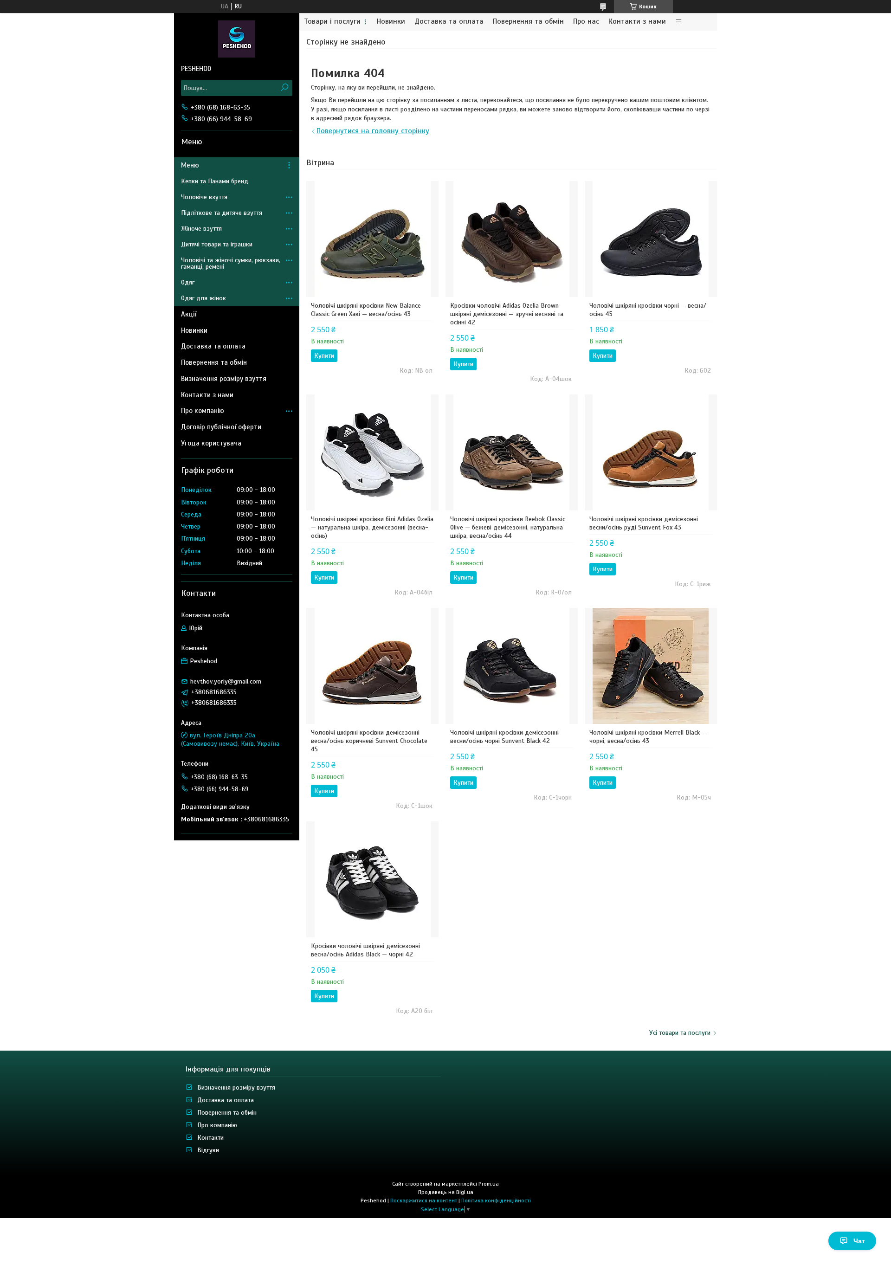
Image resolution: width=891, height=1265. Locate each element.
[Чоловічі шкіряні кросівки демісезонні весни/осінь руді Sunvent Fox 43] (651, 452)
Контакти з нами (637, 22)
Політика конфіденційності (496, 1200)
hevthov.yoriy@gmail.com (225, 681)
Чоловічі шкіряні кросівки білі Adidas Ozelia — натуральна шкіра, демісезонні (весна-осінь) (372, 527)
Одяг (187, 282)
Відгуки (208, 1150)
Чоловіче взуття (204, 197)
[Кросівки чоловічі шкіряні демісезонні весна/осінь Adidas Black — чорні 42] (372, 879)
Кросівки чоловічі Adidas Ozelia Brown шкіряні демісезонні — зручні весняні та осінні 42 (506, 314)
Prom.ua (488, 1184)
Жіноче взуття (201, 228)
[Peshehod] (236, 38)
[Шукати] (284, 88)
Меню (190, 165)
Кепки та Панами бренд (214, 181)
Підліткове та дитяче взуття (221, 213)
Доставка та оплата (449, 22)
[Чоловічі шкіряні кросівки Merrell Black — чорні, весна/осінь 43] (651, 666)
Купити (324, 356)
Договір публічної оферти (221, 427)
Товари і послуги (332, 22)
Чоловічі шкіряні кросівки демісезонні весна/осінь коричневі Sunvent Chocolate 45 (369, 741)
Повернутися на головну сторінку (372, 131)
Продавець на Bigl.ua (445, 1192)
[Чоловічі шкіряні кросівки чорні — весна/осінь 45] (651, 239)
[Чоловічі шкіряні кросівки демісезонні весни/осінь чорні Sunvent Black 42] (512, 666)
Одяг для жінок (203, 298)
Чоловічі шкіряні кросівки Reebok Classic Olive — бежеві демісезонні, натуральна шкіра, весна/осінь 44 (507, 527)
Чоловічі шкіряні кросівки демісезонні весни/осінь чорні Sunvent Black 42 (504, 737)
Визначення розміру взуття (223, 378)
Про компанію (202, 411)
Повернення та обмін (528, 22)
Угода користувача (211, 443)
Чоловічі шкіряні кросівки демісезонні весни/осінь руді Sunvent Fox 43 (643, 523)
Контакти (210, 1138)
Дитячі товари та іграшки (216, 244)
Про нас (586, 22)
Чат (859, 1241)
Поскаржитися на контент (423, 1200)
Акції (188, 314)
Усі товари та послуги (679, 1033)
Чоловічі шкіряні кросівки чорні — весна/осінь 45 (647, 310)
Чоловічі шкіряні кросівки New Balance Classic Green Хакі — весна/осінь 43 (366, 310)
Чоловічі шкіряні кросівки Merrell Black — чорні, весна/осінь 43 (648, 737)
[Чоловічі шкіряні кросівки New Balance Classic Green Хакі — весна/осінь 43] (372, 239)
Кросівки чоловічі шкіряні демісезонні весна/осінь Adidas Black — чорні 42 (365, 950)
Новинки (391, 22)
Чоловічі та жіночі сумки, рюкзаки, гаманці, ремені (230, 263)
